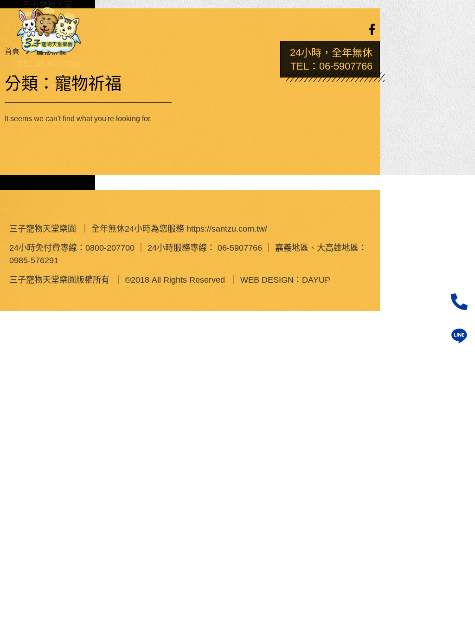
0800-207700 (110, 247)
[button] (178, 26)
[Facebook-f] (372, 29)
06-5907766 (240, 247)
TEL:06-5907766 (49, 63)
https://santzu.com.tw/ (226, 228)
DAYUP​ (316, 279)
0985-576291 (33, 260)
